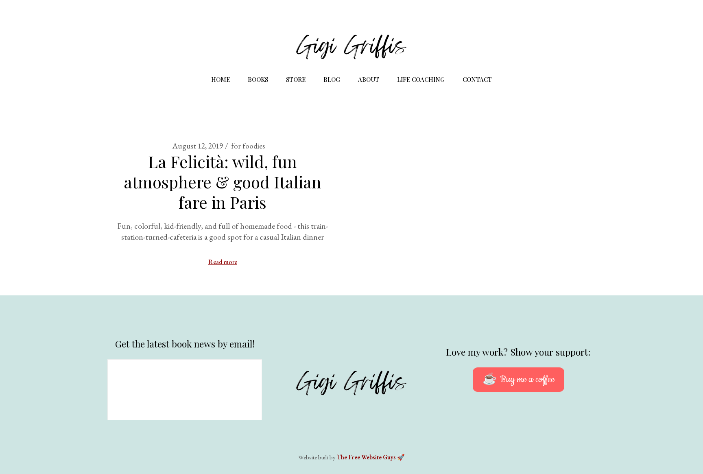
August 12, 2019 (197, 146)
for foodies (248, 146)
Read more (222, 262)
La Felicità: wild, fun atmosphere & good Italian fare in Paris (222, 182)
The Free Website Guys (366, 457)
